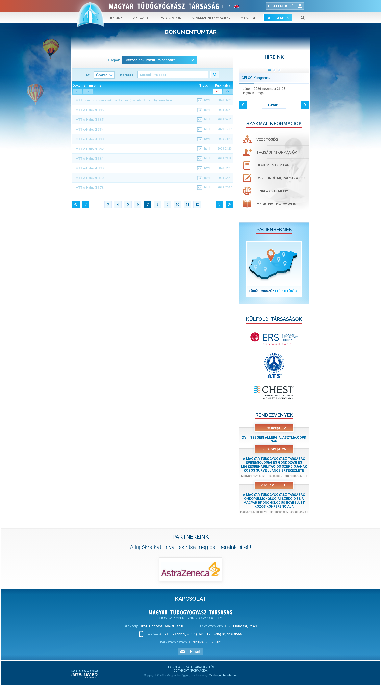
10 (177, 204)
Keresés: (127, 75)
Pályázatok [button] (170, 18)
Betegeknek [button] (278, 18)
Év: (88, 75)
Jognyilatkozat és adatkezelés (190, 667)
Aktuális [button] (141, 18)
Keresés (214, 74)
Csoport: (114, 60)
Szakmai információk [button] (211, 18)
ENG (228, 6)
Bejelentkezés (282, 6)
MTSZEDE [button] (248, 18)
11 (187, 204)
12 (197, 204)
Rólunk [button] (116, 18)
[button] (243, 105)
